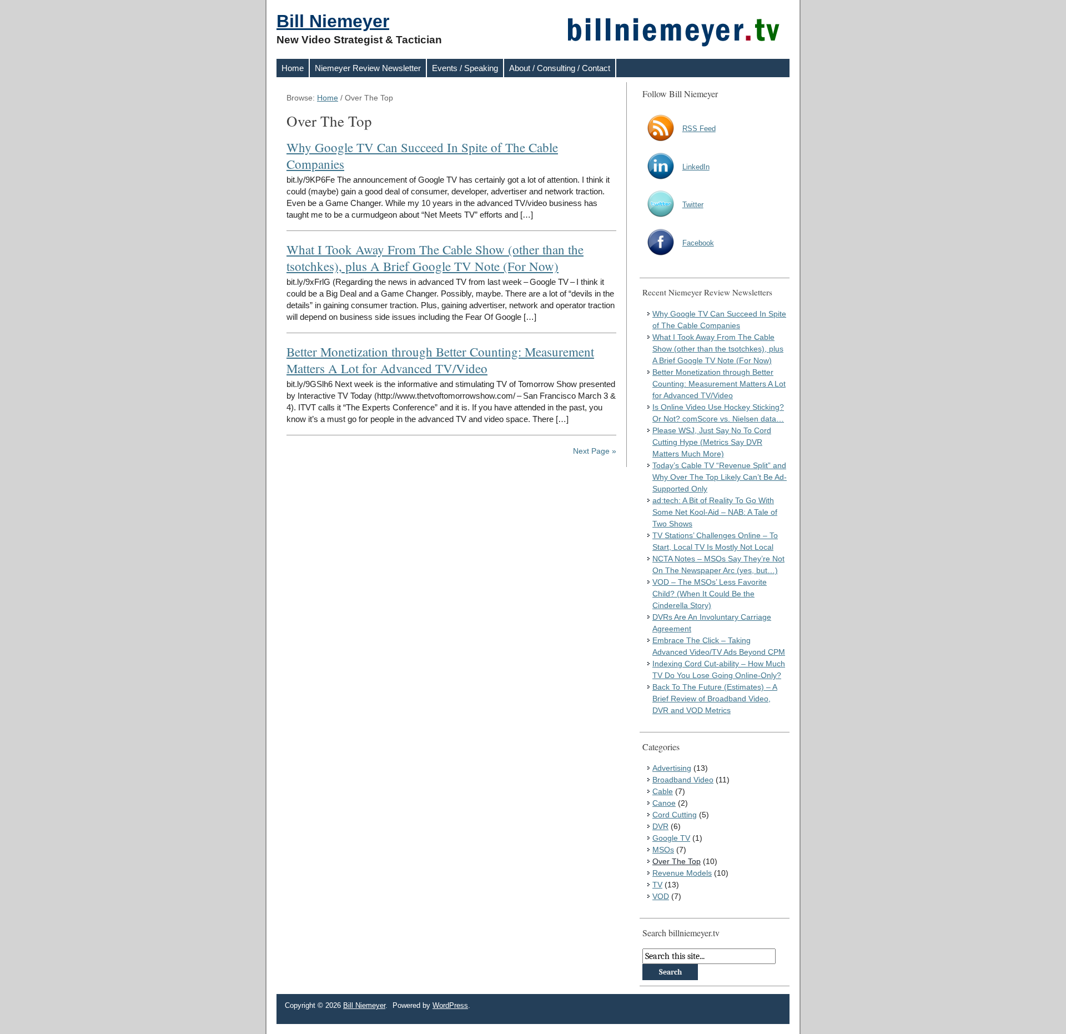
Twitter (692, 204)
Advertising (671, 768)
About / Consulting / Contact (559, 68)
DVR (660, 826)
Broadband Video (682, 779)
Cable (662, 791)
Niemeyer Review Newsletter (368, 68)
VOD (660, 896)
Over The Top (676, 861)
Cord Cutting (674, 814)
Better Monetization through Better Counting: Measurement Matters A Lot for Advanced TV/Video (440, 360)
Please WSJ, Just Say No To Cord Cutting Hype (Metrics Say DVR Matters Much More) (711, 442)
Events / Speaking (465, 68)
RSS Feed (699, 128)
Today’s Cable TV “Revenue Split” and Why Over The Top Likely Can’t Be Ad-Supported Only (719, 477)
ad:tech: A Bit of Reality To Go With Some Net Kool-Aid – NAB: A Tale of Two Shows (714, 512)
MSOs (663, 849)
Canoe (664, 803)
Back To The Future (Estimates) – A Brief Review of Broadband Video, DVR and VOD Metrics (714, 698)
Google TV (671, 838)
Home (292, 68)
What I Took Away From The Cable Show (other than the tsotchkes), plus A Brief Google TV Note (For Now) (435, 257)
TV (657, 884)
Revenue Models (682, 873)
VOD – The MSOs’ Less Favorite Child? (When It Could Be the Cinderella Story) (709, 594)
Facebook (698, 243)
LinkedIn (696, 167)
